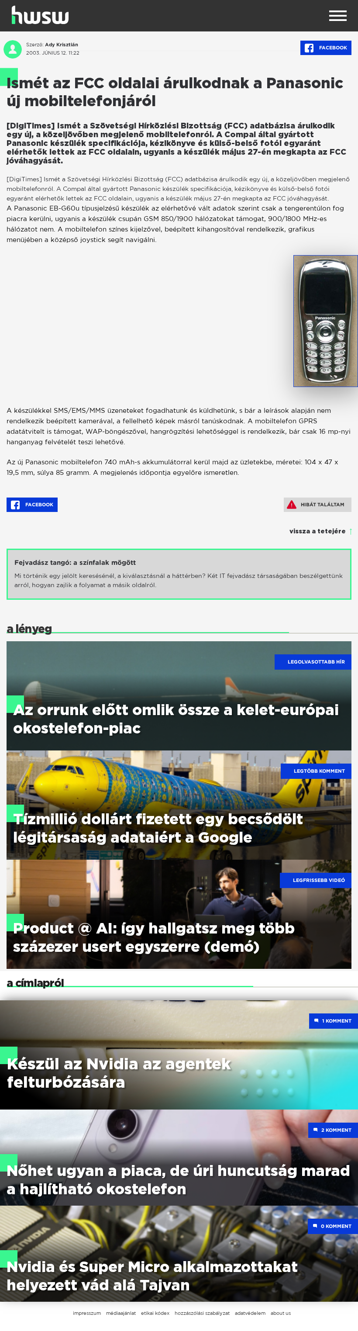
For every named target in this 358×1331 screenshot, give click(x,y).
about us (281, 1313)
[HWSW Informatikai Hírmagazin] (40, 15)
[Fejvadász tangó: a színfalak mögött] (179, 574)
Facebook (332, 48)
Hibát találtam (322, 504)
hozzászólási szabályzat (202, 1313)
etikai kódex (155, 1313)
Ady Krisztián (61, 44)
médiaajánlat (121, 1313)
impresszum (87, 1313)
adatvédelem (250, 1313)
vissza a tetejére (317, 532)
